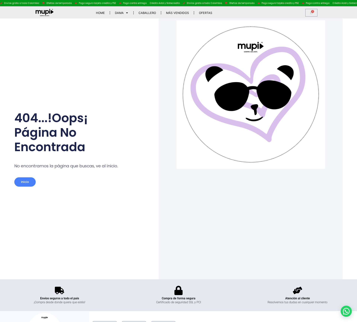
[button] (346, 311)
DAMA (119, 13)
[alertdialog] (178, 3)
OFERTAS (205, 13)
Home (100, 13)
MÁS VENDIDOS (177, 13)
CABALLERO (147, 13)
